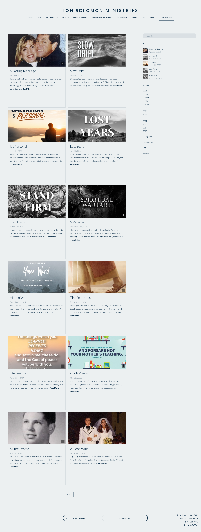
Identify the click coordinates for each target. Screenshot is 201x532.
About (30, 17)
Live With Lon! (166, 17)
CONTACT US (124, 518)
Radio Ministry (122, 17)
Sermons (65, 17)
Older (68, 494)
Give (152, 17)
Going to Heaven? (80, 17)
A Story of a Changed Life (48, 17)
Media (135, 17)
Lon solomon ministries (100, 10)
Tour (144, 17)
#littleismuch (146, 153)
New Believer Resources (101, 17)
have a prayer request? (76, 518)
